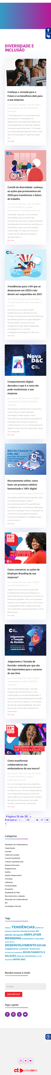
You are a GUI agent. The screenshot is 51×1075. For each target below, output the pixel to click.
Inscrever (13, 994)
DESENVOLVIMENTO (20, 945)
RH (27, 302)
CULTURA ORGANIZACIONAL (23, 931)
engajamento (11, 949)
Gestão (8, 872)
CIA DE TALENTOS (29, 108)
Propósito (9, 889)
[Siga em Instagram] (13, 1014)
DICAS (41, 945)
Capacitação (13, 108)
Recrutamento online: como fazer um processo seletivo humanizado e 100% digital (22, 484)
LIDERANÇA (23, 949)
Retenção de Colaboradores (16, 899)
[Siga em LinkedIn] (25, 1061)
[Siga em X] (19, 1014)
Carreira (8, 851)
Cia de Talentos (18, 105)
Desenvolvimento (12, 865)
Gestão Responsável (13, 875)
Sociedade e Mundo (30, 210)
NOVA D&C (19, 959)
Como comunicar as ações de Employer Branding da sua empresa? (23, 573)
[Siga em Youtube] (25, 1014)
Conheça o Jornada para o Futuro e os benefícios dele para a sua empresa (25, 96)
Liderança (9, 882)
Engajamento (10, 869)
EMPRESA (8, 928)
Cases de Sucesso (12, 855)
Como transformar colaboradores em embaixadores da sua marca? (23, 764)
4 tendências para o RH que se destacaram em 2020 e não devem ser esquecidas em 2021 (24, 290)
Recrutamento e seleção (15, 896)
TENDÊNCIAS (23, 927)
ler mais (10, 141)
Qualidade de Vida (12, 892)
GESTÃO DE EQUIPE (14, 935)
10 (28, 820)
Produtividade (11, 886)
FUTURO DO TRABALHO (13, 952)
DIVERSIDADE (30, 956)
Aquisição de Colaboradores (16, 845)
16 (37, 820)
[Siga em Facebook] (7, 1014)
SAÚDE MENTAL (10, 942)
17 (42, 820)
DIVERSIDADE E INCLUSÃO (33, 939)
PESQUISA (20, 956)
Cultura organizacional (14, 862)
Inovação (11, 111)
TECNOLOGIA (34, 949)
